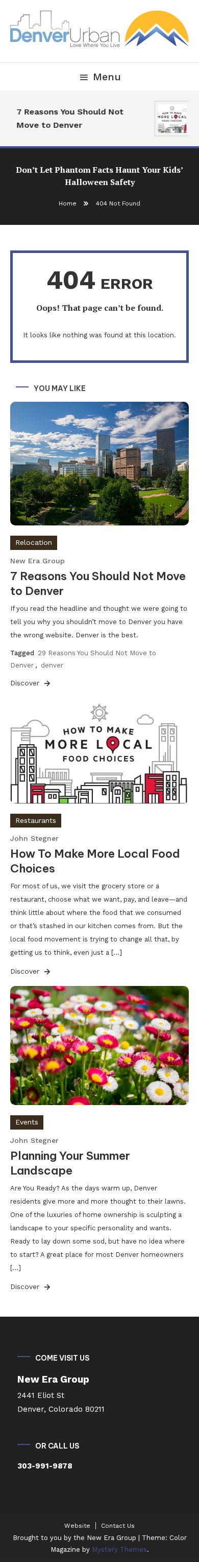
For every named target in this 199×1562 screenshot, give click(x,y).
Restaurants (35, 820)
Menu (107, 77)
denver (52, 665)
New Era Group (37, 561)
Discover (26, 683)
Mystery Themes (119, 1549)
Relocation (33, 542)
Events (26, 1122)
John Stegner (34, 838)
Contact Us (118, 1525)
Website (77, 1525)
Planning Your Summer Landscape (70, 1163)
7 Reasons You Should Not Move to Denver (67, 118)
